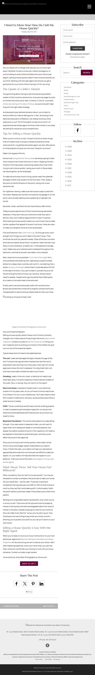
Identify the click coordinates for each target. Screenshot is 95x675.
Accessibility (48, 659)
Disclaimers (60, 671)
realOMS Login (68, 671)
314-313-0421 (51, 639)
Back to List (28, 563)
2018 (69, 181)
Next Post (48, 606)
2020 (69, 172)
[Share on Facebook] (16, 584)
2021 (69, 168)
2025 (69, 151)
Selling (29, 592)
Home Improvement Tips (71, 115)
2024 (69, 155)
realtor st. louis (68, 109)
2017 (69, 185)
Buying (66, 93)
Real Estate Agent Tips (71, 103)
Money (66, 106)
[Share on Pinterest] (33, 584)
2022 (69, 164)
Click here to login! (77, 57)
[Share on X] (25, 584)
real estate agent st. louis (72, 96)
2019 (69, 176)
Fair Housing (56, 659)
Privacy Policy (39, 659)
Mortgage (67, 112)
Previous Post (11, 606)
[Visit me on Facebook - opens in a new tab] (77, 130)
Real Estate (67, 87)
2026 (69, 146)
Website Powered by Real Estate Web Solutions (47, 668)
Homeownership (69, 99)
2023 (69, 159)
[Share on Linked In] (41, 584)
